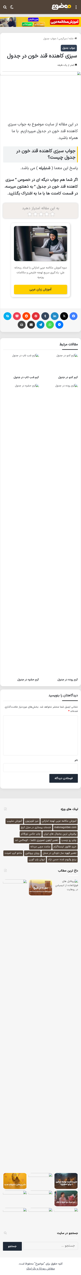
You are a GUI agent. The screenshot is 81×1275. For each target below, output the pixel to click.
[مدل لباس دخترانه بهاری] (15, 1198)
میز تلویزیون (32, 821)
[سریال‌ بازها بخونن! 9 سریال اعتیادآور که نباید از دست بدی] (40, 1198)
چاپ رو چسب (68, 840)
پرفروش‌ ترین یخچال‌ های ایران (60, 834)
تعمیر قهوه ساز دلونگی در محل (59, 853)
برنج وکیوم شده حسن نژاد (62, 860)
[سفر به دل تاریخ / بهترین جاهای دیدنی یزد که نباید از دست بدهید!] (40, 887)
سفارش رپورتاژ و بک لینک (40, 1269)
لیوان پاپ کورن (37, 860)
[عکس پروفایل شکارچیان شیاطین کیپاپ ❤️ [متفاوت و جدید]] (40, 1180)
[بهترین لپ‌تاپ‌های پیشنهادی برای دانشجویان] (15, 1216)
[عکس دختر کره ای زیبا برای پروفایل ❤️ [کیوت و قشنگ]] (66, 1216)
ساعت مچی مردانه (40, 847)
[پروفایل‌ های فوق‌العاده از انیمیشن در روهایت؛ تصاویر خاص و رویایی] (66, 1025)
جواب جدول (49, 39)
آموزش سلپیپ (14, 821)
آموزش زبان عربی (40, 289)
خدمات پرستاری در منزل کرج (36, 827)
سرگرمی (62, 39)
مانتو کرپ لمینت (13, 853)
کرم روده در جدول (67, 680)
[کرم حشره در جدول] (21, 530)
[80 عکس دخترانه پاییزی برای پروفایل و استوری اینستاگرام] (40, 1216)
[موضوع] (61, 7)
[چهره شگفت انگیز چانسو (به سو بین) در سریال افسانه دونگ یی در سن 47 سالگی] (15, 887)
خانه (72, 39)
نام (76, 760)
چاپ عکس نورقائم (30, 834)
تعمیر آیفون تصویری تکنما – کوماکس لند (36, 840)
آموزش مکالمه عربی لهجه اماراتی (59, 821)
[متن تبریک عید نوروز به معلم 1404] (66, 1198)
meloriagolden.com (65, 827)
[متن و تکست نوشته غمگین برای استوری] (66, 1181)
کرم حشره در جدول (28, 680)
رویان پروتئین (32, 853)
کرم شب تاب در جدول (26, 377)
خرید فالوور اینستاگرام (64, 847)
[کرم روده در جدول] (60, 530)
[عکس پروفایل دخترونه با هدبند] (15, 1181)
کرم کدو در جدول (68, 377)
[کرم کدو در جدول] (60, 364)
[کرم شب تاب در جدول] (21, 364)
